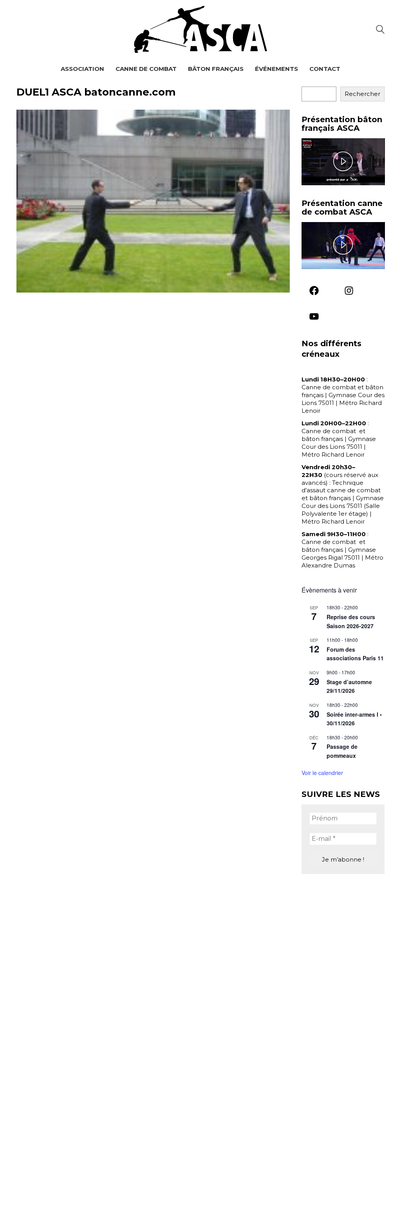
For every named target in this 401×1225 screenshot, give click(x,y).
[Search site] (380, 30)
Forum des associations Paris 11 (355, 653)
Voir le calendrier (322, 773)
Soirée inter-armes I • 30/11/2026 (354, 718)
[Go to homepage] (200, 29)
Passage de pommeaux (342, 751)
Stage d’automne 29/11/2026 (349, 686)
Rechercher (362, 94)
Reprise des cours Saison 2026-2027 (351, 621)
